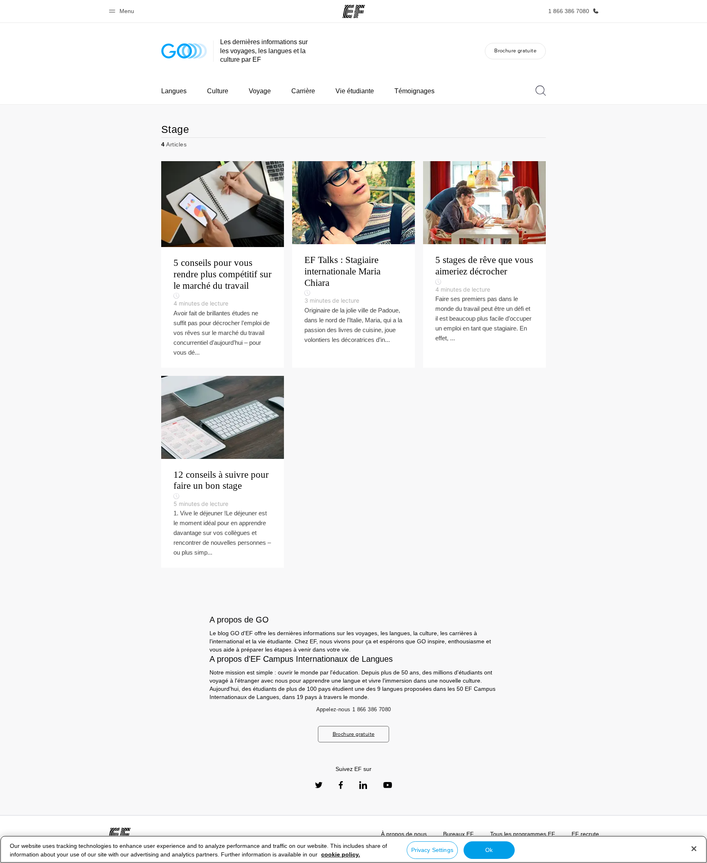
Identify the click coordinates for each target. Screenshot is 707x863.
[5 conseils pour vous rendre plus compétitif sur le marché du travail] (222, 264)
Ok (489, 850)
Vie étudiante (354, 91)
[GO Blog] (184, 51)
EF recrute (585, 834)
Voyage (260, 91)
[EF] (353, 11)
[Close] (694, 849)
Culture (217, 91)
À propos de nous (404, 834)
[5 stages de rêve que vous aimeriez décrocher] (484, 264)
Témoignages (414, 91)
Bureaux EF (458, 834)
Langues (174, 91)
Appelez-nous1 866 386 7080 (353, 709)
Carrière (303, 91)
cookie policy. (340, 854)
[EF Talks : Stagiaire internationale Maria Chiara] (353, 264)
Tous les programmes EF (522, 834)
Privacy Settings (432, 850)
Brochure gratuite (515, 50)
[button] (122, 11)
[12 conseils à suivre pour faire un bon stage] (222, 472)
